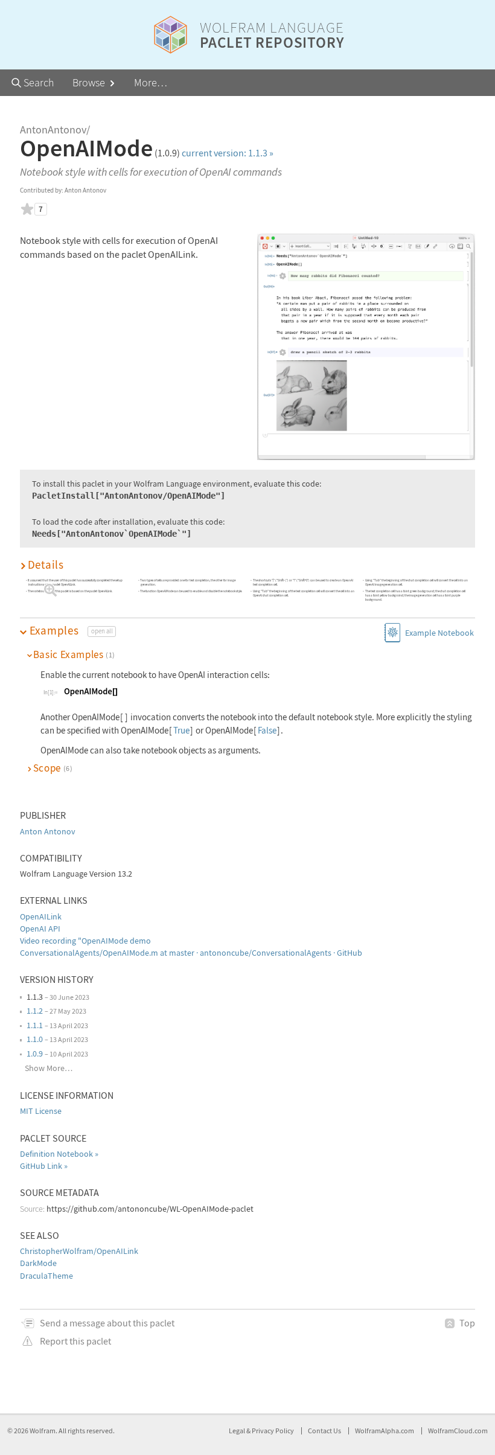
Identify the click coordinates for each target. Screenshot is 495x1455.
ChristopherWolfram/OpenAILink (79, 1251)
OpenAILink (41, 916)
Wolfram (43, 1430)
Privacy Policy (273, 1430)
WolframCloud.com (458, 1430)
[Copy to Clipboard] (90, 691)
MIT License (41, 1110)
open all (102, 631)
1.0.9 (35, 1053)
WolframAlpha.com (384, 1430)
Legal (237, 1430)
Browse (89, 82)
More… (150, 82)
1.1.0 (35, 1039)
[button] (247, 564)
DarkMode (38, 1263)
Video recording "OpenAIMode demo (85, 940)
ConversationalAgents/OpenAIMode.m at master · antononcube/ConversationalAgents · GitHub (191, 952)
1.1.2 (35, 1010)
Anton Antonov (47, 831)
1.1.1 (35, 1025)
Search (37, 82)
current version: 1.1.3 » (227, 153)
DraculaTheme (46, 1275)
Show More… (48, 1068)
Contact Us (324, 1430)
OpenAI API (40, 928)
